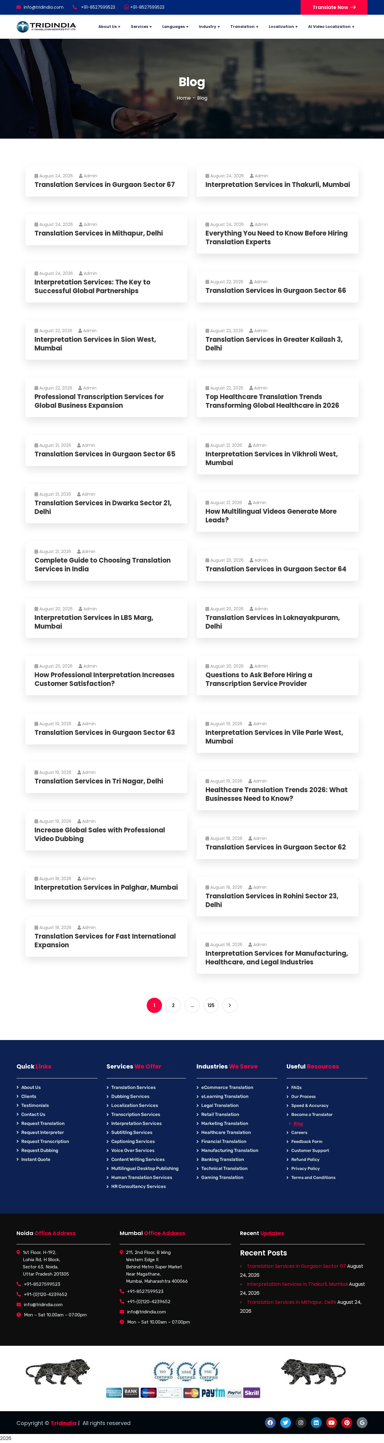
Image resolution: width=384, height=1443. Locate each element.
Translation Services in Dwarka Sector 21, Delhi (103, 507)
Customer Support (310, 1150)
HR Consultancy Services (138, 1186)
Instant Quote (35, 1159)
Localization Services (134, 1105)
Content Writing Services (138, 1159)
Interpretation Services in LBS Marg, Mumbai (93, 622)
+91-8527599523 (146, 7)
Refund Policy (305, 1159)
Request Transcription (45, 1141)
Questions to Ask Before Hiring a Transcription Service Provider (259, 679)
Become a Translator (312, 1114)
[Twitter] (285, 1422)
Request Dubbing (39, 1150)
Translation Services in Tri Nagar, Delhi (98, 781)
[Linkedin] (316, 1422)
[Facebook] (270, 1422)
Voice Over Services (132, 1150)
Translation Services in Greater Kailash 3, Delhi (274, 344)
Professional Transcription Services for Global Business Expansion (99, 401)
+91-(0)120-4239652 (45, 1294)
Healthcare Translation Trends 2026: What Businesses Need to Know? (277, 794)
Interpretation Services (136, 1123)
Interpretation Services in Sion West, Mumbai (95, 344)
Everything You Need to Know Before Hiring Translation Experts (277, 237)
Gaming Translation (222, 1177)
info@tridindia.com (44, 7)
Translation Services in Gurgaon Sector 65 (105, 454)
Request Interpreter (42, 1132)
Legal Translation (219, 1105)
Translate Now (330, 7)
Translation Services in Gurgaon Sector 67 (104, 185)
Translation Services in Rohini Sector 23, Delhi (272, 900)
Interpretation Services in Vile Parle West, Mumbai (274, 737)
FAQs (296, 1087)
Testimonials (35, 1105)
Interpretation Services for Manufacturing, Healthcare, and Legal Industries (277, 958)
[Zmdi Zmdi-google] (362, 1422)
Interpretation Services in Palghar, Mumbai (106, 887)
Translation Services (133, 1087)
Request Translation (42, 1123)
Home (184, 98)
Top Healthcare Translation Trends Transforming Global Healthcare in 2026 (272, 401)
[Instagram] (301, 1422)
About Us (31, 1087)
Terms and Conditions (313, 1177)
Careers (299, 1132)
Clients (28, 1096)
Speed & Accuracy (309, 1105)
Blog (298, 1123)
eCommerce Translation (227, 1087)
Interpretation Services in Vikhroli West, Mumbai (272, 458)
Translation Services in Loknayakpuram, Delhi (273, 622)
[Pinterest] (346, 1422)
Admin (90, 176)
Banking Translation (222, 1159)
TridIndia (63, 1423)
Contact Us (33, 1114)
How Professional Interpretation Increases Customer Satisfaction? (104, 679)
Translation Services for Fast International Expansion (105, 940)
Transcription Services (135, 1114)
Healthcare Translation (226, 1132)
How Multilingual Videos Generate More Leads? (271, 516)
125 (211, 1005)
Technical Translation (224, 1168)
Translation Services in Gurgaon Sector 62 (276, 847)
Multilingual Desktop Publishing (144, 1168)
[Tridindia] (46, 27)
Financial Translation (223, 1141)
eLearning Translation (224, 1096)
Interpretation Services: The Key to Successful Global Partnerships (92, 286)
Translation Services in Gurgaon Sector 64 (276, 569)
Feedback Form (306, 1141)
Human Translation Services (141, 1177)
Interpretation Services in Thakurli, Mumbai (278, 185)
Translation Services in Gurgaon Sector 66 (276, 291)
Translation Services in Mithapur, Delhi (98, 233)
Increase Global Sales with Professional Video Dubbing (99, 834)
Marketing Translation (224, 1123)
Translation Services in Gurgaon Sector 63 (104, 733)
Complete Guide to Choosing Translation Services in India (102, 564)
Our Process (303, 1096)
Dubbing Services (130, 1096)
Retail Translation (220, 1114)
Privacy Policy (305, 1168)
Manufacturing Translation (229, 1150)
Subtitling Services (131, 1132)
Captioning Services (133, 1141)
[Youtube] (331, 1422)
